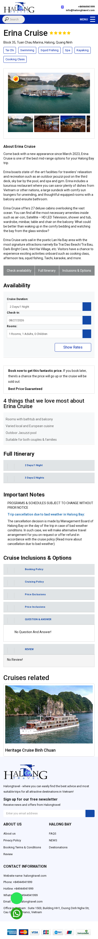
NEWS (53, 840)
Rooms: (12, 326)
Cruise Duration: (17, 299)
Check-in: (13, 312)
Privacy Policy (12, 840)
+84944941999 (86, 6)
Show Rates (73, 347)
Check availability (19, 270)
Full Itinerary (47, 270)
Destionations (58, 847)
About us (9, 833)
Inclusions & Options (76, 270)
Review (8, 854)
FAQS (52, 833)
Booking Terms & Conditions (22, 847)
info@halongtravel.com (80, 10)
